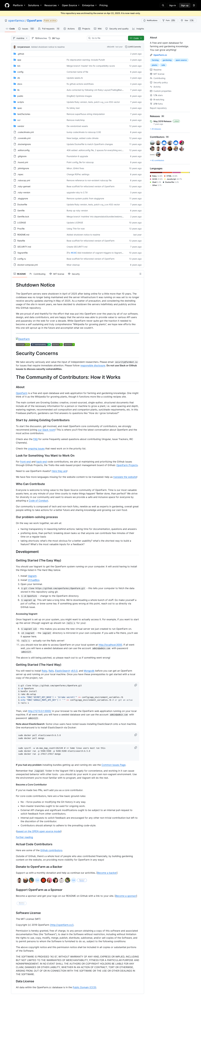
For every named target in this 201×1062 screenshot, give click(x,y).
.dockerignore (24, 144)
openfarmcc (16, 20)
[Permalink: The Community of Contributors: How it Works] (14, 377)
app (19, 60)
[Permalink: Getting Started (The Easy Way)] (14, 560)
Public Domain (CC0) (84, 987)
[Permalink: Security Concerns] (14, 353)
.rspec (20, 174)
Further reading (24, 837)
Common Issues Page (114, 764)
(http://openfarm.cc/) (62, 924)
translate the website (125, 476)
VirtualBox (33, 579)
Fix (68, 252)
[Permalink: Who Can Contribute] (14, 484)
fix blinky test (73, 108)
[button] (136, 685)
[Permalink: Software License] (14, 913)
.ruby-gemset (23, 186)
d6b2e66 (110, 47)
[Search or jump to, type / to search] (163, 5)
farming (155, 60)
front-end (25, 461)
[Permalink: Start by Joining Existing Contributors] (14, 420)
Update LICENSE (75, 222)
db (18, 78)
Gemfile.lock (23, 216)
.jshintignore (23, 168)
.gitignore (21, 156)
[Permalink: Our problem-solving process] (14, 517)
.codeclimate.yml (25, 132)
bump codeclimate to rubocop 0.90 (84, 132)
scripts (20, 102)
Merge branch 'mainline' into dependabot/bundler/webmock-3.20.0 (99, 216)
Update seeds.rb (75, 78)
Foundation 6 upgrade (77, 156)
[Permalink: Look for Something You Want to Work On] (14, 456)
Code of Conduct (38, 500)
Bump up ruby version (77, 210)
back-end (41, 461)
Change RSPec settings (78, 174)
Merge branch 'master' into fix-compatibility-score (91, 66)
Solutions (33, 5)
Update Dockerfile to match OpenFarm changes (90, 144)
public (20, 96)
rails (163, 65)
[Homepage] (7, 5)
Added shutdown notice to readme (48, 47)
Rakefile (21, 240)
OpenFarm (34, 20)
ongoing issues (36, 448)
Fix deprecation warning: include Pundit (86, 60)
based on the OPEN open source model (39, 831)
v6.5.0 (74, 670)
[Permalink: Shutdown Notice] (14, 285)
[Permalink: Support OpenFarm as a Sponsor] (14, 890)
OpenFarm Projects (127, 465)
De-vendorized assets (77, 126)
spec (19, 108)
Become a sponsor (126, 895)
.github (20, 53)
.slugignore (22, 198)
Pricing (103, 5)
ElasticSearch (62, 670)
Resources (50, 5)
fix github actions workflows (80, 84)
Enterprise (88, 5)
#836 (73, 252)
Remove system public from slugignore (85, 198)
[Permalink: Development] (14, 552)
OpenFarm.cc (160, 55)
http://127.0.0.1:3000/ (39, 711)
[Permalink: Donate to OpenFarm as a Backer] (14, 867)
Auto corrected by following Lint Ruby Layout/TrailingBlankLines (97, 90)
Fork (170, 20)
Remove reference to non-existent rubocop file (89, 180)
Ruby (44, 670)
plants (154, 65)
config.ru (21, 258)
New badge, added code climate (82, 138)
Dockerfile (22, 204)
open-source (181, 60)
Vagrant (32, 575)
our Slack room (46, 429)
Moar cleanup (73, 265)
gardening (167, 60)
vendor (20, 126)
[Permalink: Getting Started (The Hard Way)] (14, 665)
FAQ (35, 439)
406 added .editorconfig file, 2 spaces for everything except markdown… (102, 150)
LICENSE (21, 222)
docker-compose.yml (27, 265)
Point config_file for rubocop (80, 162)
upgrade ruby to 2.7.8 (77, 192)
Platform (18, 5)
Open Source (69, 5)
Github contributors (51, 850)
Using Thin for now (76, 228)
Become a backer (107, 872)
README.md (23, 234)
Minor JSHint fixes (75, 168)
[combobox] (108, 38)
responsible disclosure (92, 365)
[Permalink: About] (14, 387)
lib (18, 90)
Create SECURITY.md (77, 246)
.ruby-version (23, 192)
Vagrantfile (22, 252)
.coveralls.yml (23, 138)
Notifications (152, 20)
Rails (51, 670)
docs (19, 84)
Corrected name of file (77, 72)
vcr (18, 120)
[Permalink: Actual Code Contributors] (14, 844)
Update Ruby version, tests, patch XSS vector (93, 102)
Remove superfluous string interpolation (86, 114)
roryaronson (23, 47)
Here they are (59, 471)
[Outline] (140, 273)
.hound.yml (22, 162)
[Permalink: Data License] (14, 981)
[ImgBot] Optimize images (79, 96)
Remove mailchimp (76, 120)
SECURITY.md (24, 246)
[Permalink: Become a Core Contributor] (14, 784)
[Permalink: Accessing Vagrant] (14, 614)
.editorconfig (23, 150)
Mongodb (89, 670)
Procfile (21, 228)
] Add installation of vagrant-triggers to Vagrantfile (100, 252)
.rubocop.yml (23, 180)
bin (18, 66)
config (20, 72)
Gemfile (21, 210)
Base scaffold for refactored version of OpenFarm (90, 186)
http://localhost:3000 (110, 644)
